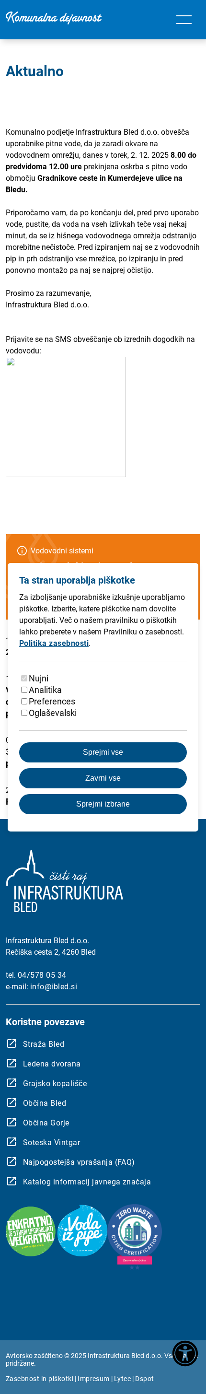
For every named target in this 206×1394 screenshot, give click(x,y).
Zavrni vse (103, 778)
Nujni (38, 678)
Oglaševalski (53, 713)
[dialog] (103, 697)
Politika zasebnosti (54, 643)
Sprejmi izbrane (103, 804)
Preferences (52, 701)
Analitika (45, 690)
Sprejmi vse (103, 752)
